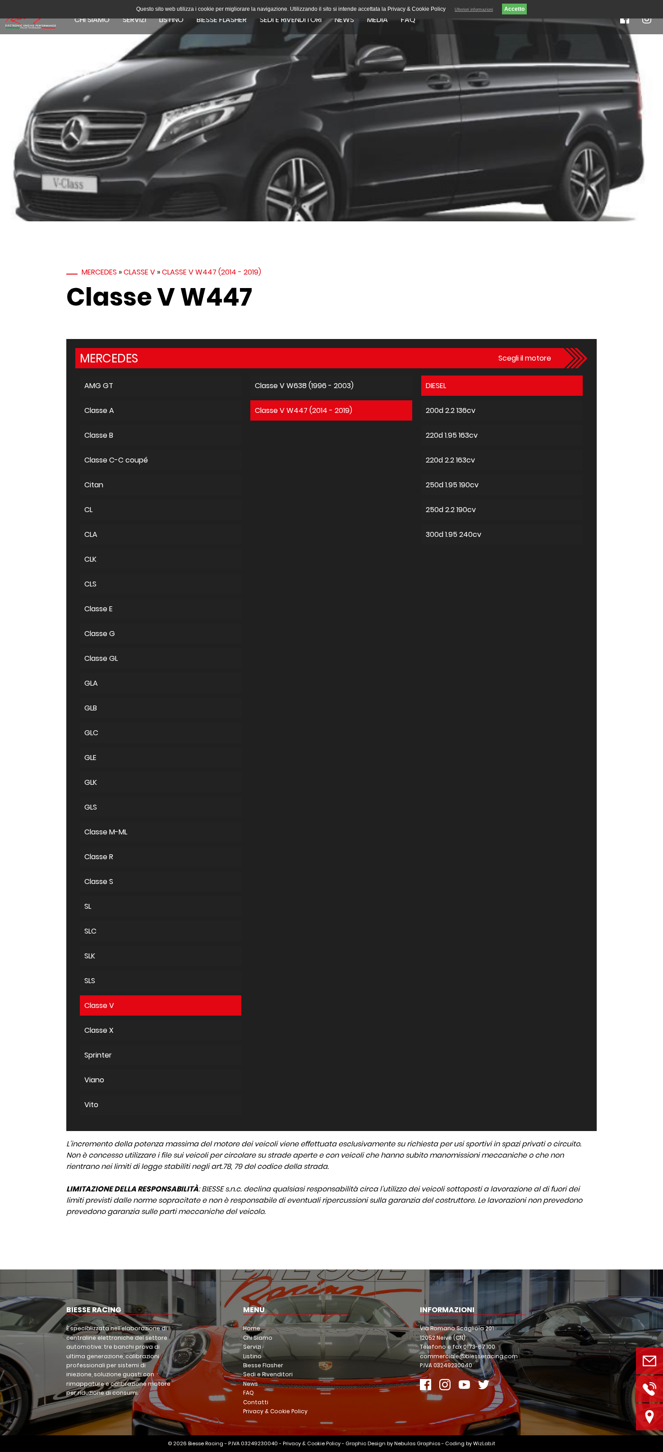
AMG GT (98, 385)
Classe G (99, 633)
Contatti (255, 1402)
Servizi (134, 19)
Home (251, 1328)
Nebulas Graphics (417, 1443)
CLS (90, 584)
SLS (89, 981)
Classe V (139, 272)
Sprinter (98, 1055)
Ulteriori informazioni (474, 9)
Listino (171, 19)
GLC (91, 733)
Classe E (98, 609)
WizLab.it (484, 1443)
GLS (90, 807)
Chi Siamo (92, 19)
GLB (90, 708)
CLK (90, 559)
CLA (90, 534)
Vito (91, 1104)
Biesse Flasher (222, 19)
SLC (90, 931)
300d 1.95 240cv (453, 534)
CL (88, 509)
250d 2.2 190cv (451, 509)
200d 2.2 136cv (450, 410)
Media (377, 19)
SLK (89, 956)
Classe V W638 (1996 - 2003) (304, 385)
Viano (94, 1080)
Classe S (98, 881)
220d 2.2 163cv (450, 460)
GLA (91, 683)
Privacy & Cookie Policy (275, 1411)
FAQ (408, 19)
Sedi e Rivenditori (291, 19)
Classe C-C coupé (116, 460)
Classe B (98, 435)
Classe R (98, 857)
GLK (90, 782)
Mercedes (99, 272)
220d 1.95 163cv (452, 435)
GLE (90, 757)
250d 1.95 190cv (452, 485)
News (344, 19)
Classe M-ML (105, 832)
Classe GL (101, 658)
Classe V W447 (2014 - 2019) (211, 272)
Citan (93, 485)
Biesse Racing (205, 1443)
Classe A (99, 410)
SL (87, 906)
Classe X (99, 1030)
